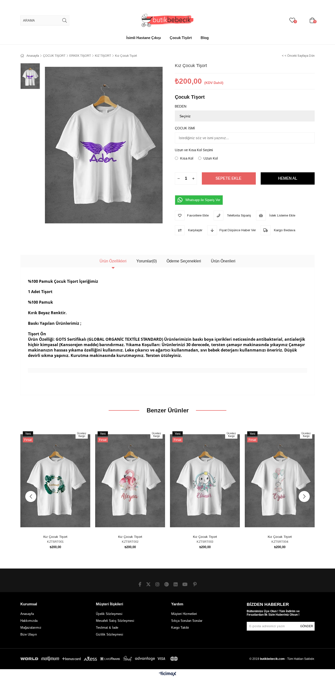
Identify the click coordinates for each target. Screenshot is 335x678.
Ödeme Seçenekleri (184, 261)
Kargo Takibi (180, 627)
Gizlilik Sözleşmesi (109, 634)
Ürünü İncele (61, 524)
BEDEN (180, 106)
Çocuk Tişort (190, 97)
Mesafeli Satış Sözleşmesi (115, 621)
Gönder (306, 626)
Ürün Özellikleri (113, 261)
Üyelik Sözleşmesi (109, 614)
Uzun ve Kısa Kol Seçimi (194, 150)
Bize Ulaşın (28, 634)
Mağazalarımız (30, 627)
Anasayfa (27, 614)
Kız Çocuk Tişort (55, 537)
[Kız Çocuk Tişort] (55, 480)
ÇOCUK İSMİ (185, 128)
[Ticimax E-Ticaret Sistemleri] (167, 674)
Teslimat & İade (107, 627)
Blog (205, 38)
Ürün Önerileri (223, 261)
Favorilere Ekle (50, 524)
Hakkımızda (29, 621)
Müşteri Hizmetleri (184, 614)
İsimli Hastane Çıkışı (143, 38)
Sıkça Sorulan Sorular (186, 621)
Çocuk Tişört (181, 38)
